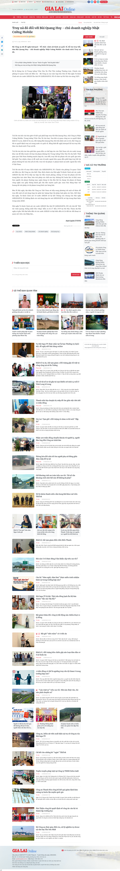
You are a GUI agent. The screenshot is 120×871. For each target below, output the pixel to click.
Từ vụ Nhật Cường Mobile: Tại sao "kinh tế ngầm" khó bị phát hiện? (37, 62)
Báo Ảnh (23, 1)
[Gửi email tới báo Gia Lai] (98, 2)
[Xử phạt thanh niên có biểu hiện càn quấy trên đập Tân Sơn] (70, 715)
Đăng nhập (104, 1)
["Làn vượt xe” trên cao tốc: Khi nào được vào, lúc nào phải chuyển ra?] (23, 696)
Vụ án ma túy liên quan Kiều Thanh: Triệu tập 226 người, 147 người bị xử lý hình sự (70, 532)
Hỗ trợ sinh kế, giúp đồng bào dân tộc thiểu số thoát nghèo (101, 128)
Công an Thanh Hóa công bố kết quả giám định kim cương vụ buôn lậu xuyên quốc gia (57, 791)
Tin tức (23, 22)
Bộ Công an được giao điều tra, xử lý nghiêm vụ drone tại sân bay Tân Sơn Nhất (57, 828)
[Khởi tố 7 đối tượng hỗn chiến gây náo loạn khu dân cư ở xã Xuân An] (23, 658)
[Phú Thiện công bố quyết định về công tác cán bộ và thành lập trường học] (23, 814)
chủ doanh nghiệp (43, 231)
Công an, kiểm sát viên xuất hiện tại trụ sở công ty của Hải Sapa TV (58, 735)
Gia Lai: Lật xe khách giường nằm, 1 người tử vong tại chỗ (100, 53)
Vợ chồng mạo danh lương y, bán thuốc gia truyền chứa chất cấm (101, 80)
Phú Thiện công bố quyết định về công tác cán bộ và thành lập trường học (57, 809)
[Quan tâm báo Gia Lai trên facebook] (89, 2)
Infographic (70, 1)
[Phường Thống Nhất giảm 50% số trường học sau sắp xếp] (46, 715)
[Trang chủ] (14, 17)
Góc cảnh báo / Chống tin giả (101, 22)
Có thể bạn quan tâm (25, 290)
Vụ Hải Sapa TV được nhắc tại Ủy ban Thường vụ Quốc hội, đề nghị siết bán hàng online (57, 345)
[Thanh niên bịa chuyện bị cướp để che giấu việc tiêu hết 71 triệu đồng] (23, 406)
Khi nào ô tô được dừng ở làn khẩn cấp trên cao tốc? (57, 559)
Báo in (30, 1)
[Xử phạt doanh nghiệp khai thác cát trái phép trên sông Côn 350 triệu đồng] (88, 70)
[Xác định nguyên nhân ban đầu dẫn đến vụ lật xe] (88, 43)
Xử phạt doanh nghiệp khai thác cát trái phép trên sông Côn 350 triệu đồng (101, 71)
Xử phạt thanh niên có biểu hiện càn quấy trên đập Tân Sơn (70, 726)
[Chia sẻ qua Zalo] (2, 42)
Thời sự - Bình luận (42, 17)
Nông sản (87, 168)
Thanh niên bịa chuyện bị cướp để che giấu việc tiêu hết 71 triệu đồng (58, 401)
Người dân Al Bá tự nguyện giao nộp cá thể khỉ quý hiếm (101, 139)
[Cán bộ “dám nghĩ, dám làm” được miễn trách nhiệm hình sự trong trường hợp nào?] (23, 583)
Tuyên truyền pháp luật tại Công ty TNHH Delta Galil (57, 771)
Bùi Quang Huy (55, 231)
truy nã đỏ (19, 231)
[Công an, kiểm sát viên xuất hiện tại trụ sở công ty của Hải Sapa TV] (23, 740)
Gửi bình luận (75, 274)
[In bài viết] (2, 54)
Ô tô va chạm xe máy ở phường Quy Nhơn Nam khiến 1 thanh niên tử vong (101, 62)
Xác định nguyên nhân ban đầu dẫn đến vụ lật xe (100, 44)
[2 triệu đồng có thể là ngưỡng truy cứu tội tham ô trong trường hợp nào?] (23, 677)
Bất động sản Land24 (97, 344)
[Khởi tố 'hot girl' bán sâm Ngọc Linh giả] (22, 521)
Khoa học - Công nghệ (77, 17)
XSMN (104, 344)
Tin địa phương (94, 89)
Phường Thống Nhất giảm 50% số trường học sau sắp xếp (45, 726)
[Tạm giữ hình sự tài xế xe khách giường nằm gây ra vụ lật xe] (23, 300)
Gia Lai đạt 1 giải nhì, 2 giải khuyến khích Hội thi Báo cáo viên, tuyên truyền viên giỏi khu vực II (95, 152)
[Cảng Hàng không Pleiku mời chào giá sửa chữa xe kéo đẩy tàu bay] (89, 222)
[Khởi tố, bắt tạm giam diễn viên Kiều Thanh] (23, 546)
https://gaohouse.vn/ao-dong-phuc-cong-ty (95, 347)
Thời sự (19, 17)
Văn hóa (87, 17)
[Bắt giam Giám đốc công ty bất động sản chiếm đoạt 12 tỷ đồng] (23, 621)
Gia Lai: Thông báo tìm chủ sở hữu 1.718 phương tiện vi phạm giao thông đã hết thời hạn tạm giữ (95, 237)
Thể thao (106, 17)
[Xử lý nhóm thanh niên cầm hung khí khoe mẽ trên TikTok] (23, 500)
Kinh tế (52, 17)
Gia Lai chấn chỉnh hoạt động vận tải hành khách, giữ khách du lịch (48, 311)
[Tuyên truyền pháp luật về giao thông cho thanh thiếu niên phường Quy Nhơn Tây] (23, 322)
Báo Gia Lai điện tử (60, 9)
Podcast (38, 1)
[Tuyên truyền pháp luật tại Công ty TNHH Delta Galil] (23, 777)
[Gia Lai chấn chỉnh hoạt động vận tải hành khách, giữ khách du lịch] (48, 300)
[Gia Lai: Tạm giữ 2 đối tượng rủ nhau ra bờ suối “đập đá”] (23, 425)
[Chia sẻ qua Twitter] (2, 46)
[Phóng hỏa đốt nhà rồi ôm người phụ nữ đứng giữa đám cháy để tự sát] (23, 462)
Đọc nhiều (89, 37)
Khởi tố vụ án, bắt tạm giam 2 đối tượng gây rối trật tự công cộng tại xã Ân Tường (57, 364)
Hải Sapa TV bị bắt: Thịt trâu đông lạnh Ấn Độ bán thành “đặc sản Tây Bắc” (56, 597)
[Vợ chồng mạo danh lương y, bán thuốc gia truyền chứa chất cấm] (88, 79)
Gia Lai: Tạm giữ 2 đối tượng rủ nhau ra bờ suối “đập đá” (57, 420)
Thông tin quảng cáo (95, 214)
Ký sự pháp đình (88, 22)
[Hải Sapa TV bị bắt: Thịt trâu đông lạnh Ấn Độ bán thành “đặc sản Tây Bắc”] (23, 602)
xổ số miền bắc (88, 344)
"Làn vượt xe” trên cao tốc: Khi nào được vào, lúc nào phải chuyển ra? (57, 691)
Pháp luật (15, 22)
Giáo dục (58, 17)
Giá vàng (87, 194)
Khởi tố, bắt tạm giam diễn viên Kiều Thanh (53, 540)
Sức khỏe (65, 17)
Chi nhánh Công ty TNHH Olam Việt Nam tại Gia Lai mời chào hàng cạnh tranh (95, 251)
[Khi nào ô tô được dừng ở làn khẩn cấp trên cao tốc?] (23, 565)
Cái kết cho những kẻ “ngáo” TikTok (51, 752)
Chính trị (32, 17)
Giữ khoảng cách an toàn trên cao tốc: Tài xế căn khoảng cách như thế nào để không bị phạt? (55, 476)
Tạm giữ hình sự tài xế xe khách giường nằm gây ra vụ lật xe (22, 311)
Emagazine (61, 1)
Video (15, 1)
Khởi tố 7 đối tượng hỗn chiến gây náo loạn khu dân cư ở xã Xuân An (58, 653)
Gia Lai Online (24, 850)
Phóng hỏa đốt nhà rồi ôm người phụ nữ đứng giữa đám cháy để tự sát (56, 457)
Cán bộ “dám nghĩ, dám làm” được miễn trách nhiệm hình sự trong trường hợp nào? (57, 578)
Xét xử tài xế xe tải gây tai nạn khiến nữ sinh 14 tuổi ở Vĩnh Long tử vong (57, 383)
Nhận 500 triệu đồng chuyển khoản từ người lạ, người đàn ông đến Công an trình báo (58, 439)
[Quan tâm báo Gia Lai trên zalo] (92, 2)
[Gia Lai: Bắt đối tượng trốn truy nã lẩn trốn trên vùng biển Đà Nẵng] (46, 521)
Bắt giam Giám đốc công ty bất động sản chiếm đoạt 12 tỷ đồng (58, 616)
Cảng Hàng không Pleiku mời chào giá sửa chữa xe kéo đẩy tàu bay (95, 224)
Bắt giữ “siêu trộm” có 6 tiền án (53, 634)
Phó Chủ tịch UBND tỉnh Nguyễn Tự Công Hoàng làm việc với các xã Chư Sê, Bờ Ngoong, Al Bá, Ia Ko (95, 115)
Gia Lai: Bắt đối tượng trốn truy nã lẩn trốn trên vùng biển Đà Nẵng (46, 532)
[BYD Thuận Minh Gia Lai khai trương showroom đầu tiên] (89, 275)
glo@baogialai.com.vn (21, 859)
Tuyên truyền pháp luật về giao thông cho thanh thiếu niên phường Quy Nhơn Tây (22, 333)
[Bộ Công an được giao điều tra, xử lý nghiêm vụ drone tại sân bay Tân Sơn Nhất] (23, 833)
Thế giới (25, 17)
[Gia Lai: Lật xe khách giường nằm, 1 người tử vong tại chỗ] (88, 52)
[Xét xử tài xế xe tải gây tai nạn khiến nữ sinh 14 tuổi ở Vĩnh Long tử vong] (23, 388)
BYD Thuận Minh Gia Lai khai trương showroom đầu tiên (95, 277)
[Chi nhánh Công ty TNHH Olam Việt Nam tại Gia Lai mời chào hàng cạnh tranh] (89, 250)
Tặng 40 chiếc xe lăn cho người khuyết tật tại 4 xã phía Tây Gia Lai (95, 102)
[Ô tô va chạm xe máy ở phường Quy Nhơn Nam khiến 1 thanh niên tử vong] (88, 61)
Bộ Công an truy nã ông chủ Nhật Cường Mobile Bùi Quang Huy (35, 65)
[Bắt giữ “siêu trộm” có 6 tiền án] (23, 639)
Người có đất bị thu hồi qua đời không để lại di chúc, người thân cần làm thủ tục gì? (22, 726)
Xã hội (100, 17)
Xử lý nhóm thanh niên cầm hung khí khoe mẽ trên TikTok (56, 495)
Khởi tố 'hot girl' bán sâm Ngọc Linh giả (22, 531)
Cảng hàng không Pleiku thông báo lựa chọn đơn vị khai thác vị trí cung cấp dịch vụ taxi (95, 264)
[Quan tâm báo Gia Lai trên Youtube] (95, 2)
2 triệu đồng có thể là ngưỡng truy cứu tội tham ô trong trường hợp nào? (58, 672)
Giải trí (94, 17)
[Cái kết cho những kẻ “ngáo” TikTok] (23, 758)
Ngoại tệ (87, 181)
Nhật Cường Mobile (30, 231)
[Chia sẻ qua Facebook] (2, 38)
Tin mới (101, 37)
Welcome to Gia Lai (49, 1)
